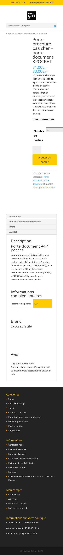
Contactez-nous (16, 444)
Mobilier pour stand (18, 421)
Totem (11, 408)
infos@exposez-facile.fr (25, 533)
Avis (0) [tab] (13, 231)
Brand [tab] (12, 226)
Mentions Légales (16, 454)
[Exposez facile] (39, 198)
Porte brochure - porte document (41, 180)
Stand (11, 399)
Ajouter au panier (44, 160)
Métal (35, 187)
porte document (47, 187)
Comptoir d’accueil (17, 412)
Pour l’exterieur (15, 426)
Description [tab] (15, 216)
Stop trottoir (14, 430)
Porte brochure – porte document (24, 417)
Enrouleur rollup (16, 403)
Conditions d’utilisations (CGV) (23, 458)
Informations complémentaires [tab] (25, 221)
